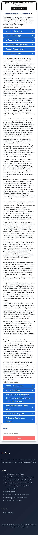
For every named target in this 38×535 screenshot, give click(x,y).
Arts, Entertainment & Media (14, 474)
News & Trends (10, 492)
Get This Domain (19, 8)
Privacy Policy (9, 513)
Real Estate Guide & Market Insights (17, 495)
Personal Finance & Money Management (18, 483)
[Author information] (32, 13)
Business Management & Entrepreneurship (19, 477)
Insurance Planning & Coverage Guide (17, 486)
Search (19, 438)
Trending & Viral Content (13, 500)
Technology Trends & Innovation (16, 498)
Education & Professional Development (18, 480)
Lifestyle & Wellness (11, 489)
